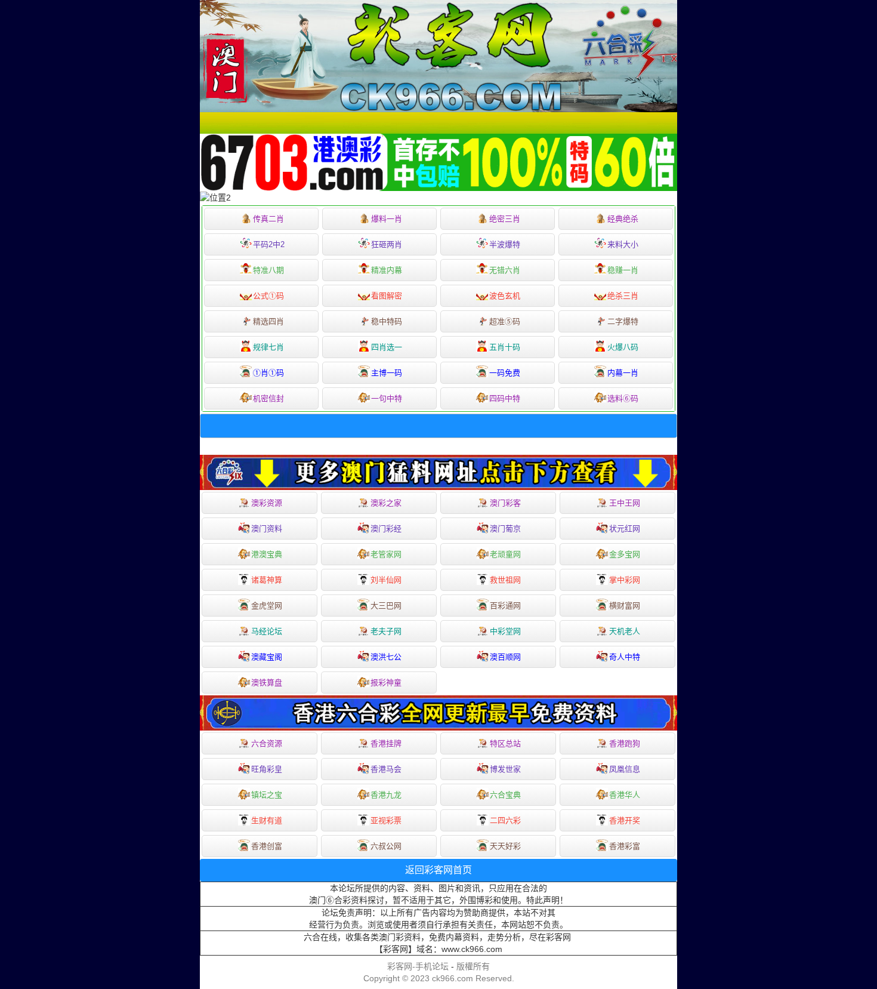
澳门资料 (266, 528)
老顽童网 (505, 554)
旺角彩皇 (266, 769)
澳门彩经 (386, 528)
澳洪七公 (386, 656)
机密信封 (268, 398)
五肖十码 (504, 347)
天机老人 (624, 631)
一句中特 (386, 398)
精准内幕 (386, 270)
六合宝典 (505, 794)
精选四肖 (268, 321)
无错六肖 (504, 270)
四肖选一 (386, 347)
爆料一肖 (386, 218)
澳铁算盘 (266, 682)
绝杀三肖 (622, 295)
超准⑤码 (504, 321)
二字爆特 (622, 321)
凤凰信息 (624, 769)
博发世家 (505, 769)
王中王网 (624, 502)
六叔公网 (386, 846)
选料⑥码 (622, 398)
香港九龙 (386, 794)
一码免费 (504, 372)
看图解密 (386, 295)
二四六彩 (505, 820)
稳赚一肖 (622, 270)
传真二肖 (268, 218)
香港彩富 (624, 846)
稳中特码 (386, 321)
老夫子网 (386, 631)
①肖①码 (268, 372)
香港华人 (624, 794)
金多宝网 (624, 554)
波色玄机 (504, 295)
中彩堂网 (505, 631)
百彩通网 (505, 605)
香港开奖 (624, 820)
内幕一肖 (622, 372)
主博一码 (386, 372)
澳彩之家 (386, 502)
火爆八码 (622, 347)
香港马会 (386, 769)
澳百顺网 (505, 656)
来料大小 (622, 244)
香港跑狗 (624, 743)
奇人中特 (624, 656)
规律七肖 (268, 347)
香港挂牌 (386, 743)
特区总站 (505, 743)
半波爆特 (504, 244)
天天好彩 (505, 846)
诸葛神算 (266, 579)
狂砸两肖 (386, 244)
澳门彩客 (505, 502)
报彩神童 (386, 682)
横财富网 (624, 605)
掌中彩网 (624, 579)
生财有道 (266, 820)
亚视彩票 (386, 820)
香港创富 (266, 846)
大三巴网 (386, 605)
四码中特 (504, 398)
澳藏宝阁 (266, 656)
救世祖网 (505, 579)
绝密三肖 (504, 218)
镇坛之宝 (266, 794)
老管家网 (386, 554)
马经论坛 (266, 631)
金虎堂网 (266, 605)
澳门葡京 (505, 528)
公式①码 (268, 295)
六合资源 (266, 743)
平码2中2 (269, 244)
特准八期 (268, 270)
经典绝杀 (622, 218)
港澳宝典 (266, 554)
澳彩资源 (266, 502)
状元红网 (624, 528)
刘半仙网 (386, 579)
